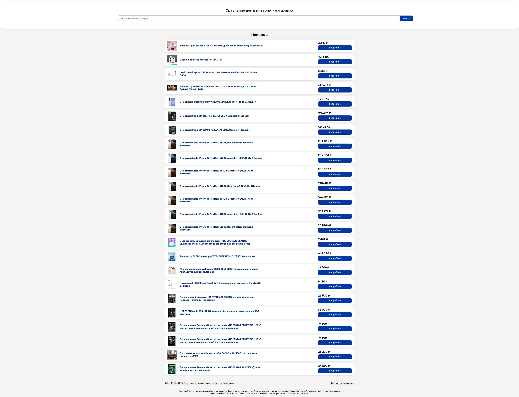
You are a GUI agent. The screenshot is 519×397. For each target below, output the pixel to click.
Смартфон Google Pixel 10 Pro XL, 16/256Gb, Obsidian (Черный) (215, 130)
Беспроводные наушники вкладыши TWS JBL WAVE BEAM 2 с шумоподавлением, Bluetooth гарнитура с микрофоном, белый (215, 242)
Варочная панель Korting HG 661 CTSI (201, 59)
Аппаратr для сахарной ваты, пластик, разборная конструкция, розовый (221, 45)
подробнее (335, 47)
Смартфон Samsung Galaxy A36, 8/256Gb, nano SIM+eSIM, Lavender (218, 102)
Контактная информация (342, 383)
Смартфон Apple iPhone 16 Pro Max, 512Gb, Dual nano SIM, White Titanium (220, 186)
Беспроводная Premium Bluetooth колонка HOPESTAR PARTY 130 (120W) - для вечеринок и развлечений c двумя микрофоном (221, 326)
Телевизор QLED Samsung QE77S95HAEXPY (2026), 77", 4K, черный (217, 256)
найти (406, 18)
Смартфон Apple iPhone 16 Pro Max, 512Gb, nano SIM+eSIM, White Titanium (221, 158)
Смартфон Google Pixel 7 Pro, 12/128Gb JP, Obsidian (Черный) (214, 116)
